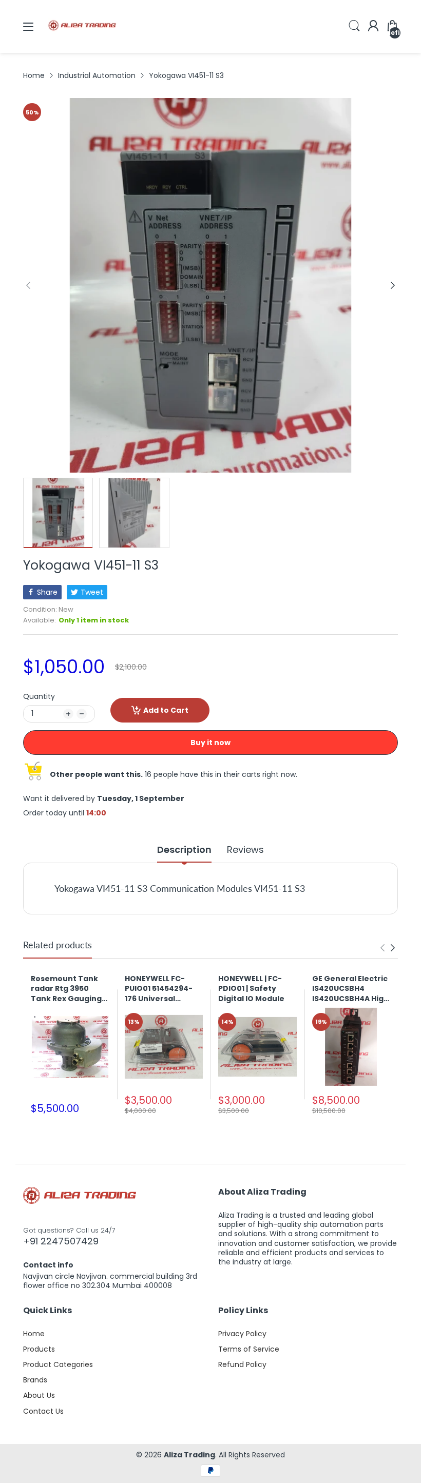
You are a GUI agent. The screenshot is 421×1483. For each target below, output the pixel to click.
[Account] (373, 26)
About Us (39, 1395)
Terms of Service (248, 1349)
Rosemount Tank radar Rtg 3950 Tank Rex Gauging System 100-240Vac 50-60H (70, 989)
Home (34, 1334)
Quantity (39, 696)
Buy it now (210, 742)
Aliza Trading (189, 1455)
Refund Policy (242, 1364)
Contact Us (43, 1411)
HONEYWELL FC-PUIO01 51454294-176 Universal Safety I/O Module (160, 989)
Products (39, 1349)
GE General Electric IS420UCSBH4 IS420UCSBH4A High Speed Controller (350, 989)
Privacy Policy (242, 1334)
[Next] (28, 285)
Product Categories (58, 1364)
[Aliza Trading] (82, 43)
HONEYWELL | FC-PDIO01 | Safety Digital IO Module (251, 989)
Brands (35, 1380)
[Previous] (393, 285)
